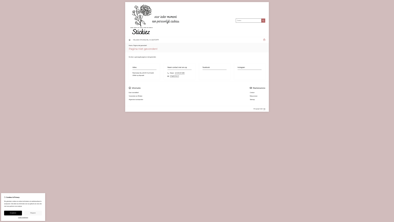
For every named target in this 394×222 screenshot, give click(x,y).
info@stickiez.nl (174, 76)
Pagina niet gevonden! (140, 45)
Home (130, 45)
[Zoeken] (263, 20)
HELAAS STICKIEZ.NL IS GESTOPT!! (146, 40)
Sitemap (252, 99)
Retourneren (253, 96)
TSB (264, 109)
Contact (252, 92)
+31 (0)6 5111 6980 (180, 73)
